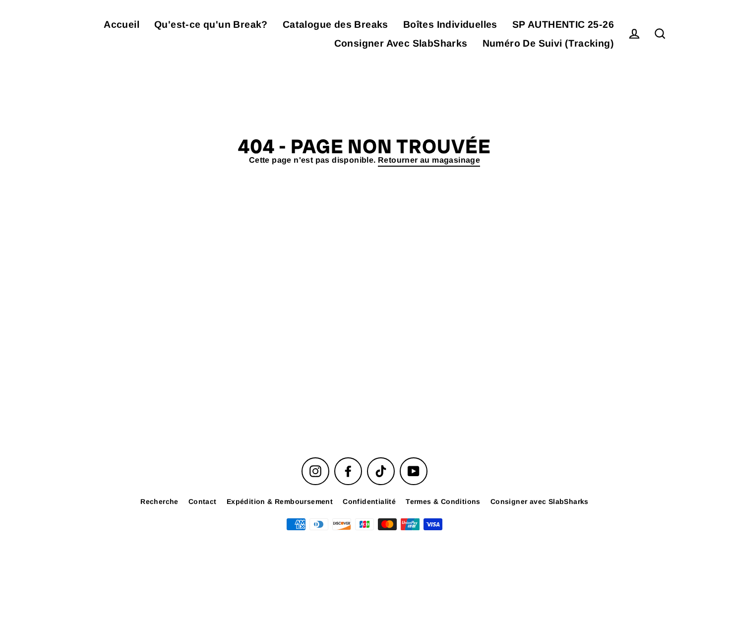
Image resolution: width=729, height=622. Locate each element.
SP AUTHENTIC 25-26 (563, 24)
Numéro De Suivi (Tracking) (548, 43)
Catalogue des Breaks (335, 24)
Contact (202, 501)
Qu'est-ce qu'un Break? (211, 24)
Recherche (159, 501)
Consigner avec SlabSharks (539, 501)
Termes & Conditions (443, 501)
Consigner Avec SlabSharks (401, 43)
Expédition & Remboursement (280, 501)
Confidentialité (369, 501)
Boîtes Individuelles (450, 24)
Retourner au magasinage (429, 160)
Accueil (121, 24)
